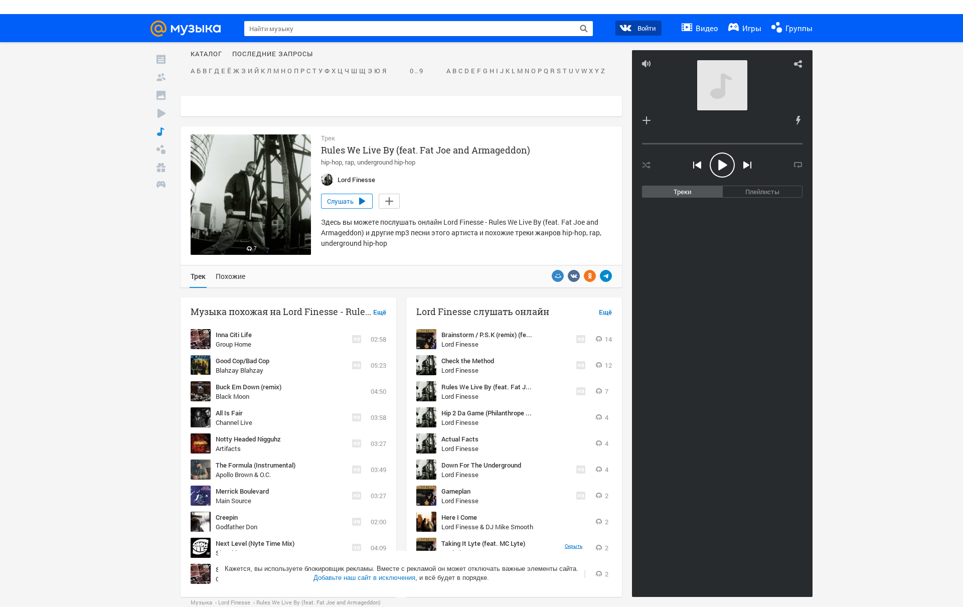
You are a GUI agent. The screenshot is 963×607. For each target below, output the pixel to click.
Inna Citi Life (234, 334)
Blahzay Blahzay (239, 370)
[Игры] (161, 186)
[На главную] (190, 29)
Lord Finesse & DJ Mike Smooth (487, 526)
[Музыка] (161, 131)
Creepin (227, 517)
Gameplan (455, 491)
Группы (798, 28)
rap (349, 162)
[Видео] (161, 113)
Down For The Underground (481, 465)
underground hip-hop (386, 162)
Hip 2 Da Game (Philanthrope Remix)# (495, 412)
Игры (750, 28)
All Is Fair (229, 412)
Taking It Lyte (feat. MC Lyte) (483, 543)
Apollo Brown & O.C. (243, 474)
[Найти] (584, 28)
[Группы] (161, 149)
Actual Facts (459, 438)
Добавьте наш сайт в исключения (364, 577)
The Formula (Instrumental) (255, 465)
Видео (706, 28)
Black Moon (232, 396)
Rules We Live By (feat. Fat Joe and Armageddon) (513, 386)
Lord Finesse (459, 344)
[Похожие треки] (797, 120)
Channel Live (234, 422)
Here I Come (459, 517)
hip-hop (331, 162)
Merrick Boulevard (242, 491)
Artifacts (228, 448)
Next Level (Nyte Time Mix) (255, 543)
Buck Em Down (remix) (248, 386)
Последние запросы (272, 54)
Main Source (233, 500)
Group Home (233, 344)
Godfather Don (236, 526)
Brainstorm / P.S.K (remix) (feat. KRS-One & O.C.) (512, 334)
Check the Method (467, 360)
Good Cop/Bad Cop (242, 360)
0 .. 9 (416, 71)
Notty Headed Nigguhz (248, 438)
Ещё (379, 313)
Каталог (206, 54)
